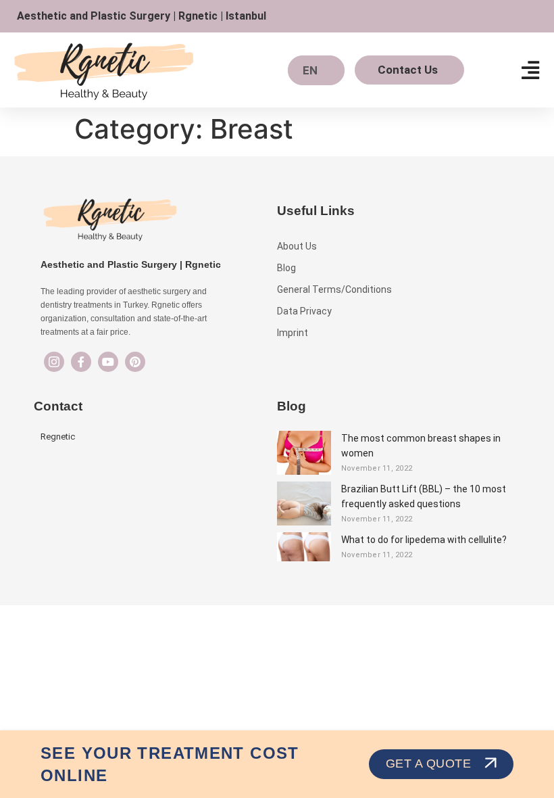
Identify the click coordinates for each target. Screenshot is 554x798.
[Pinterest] (135, 362)
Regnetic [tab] (58, 436)
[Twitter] (108, 362)
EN (310, 70)
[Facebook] (81, 362)
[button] (530, 70)
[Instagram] (54, 362)
